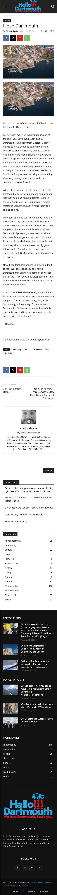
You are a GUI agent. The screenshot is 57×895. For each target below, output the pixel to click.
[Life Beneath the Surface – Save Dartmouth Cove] (10, 722)
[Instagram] (20, 449)
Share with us (12, 590)
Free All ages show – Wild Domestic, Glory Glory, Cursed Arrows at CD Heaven (42, 393)
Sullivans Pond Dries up (16, 521)
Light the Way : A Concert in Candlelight (24, 514)
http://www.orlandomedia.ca (28, 433)
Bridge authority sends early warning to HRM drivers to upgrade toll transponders (35, 664)
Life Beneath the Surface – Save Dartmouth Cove (29, 508)
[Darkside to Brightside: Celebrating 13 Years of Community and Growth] (10, 649)
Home (5, 15)
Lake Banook (37, 349)
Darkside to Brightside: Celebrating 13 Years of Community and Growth (32, 649)
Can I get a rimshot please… (12, 390)
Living (8, 572)
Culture (8, 549)
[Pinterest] (20, 38)
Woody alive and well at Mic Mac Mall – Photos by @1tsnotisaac (28, 499)
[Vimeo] (37, 449)
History (8, 567)
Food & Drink (11, 563)
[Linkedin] (26, 449)
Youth (8, 599)
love (46, 349)
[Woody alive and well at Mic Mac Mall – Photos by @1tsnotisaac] (10, 708)
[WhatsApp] (27, 38)
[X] (13, 38)
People (8, 581)
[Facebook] (6, 38)
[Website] (42, 449)
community (16, 349)
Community (11, 545)
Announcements (13, 540)
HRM (26, 349)
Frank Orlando (12, 31)
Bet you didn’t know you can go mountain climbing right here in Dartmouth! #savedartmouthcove (29, 490)
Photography (11, 586)
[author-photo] (28, 424)
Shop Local (10, 595)
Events (8, 554)
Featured (9, 558)
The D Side (8, 353)
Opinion (14, 15)
